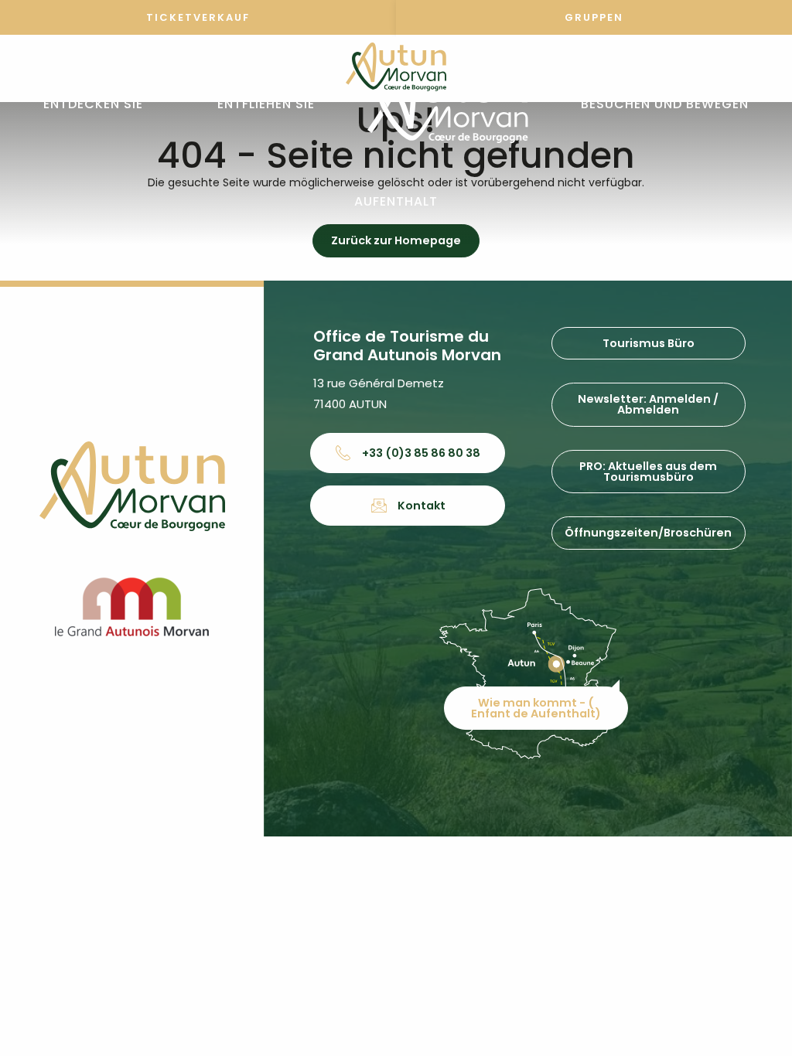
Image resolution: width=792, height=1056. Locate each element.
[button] (93, 105)
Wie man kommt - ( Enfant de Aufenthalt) (536, 708)
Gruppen (594, 17)
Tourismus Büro (649, 343)
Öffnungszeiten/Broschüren (648, 532)
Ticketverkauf (198, 17)
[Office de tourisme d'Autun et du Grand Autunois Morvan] (447, 104)
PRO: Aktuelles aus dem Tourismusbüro (648, 471)
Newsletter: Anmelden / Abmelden (648, 404)
